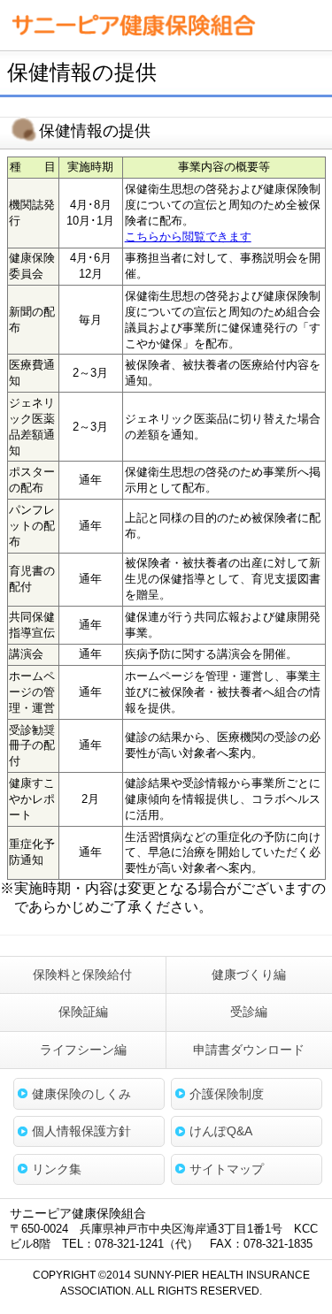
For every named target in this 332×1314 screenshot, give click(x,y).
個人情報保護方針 (81, 1131)
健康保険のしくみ (81, 1094)
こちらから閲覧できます (188, 236)
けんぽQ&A (220, 1131)
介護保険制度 (226, 1094)
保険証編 (83, 1012)
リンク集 (56, 1169)
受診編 (248, 1012)
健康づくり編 (249, 974)
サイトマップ (226, 1169)
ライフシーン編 (83, 1050)
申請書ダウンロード (249, 1050)
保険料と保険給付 (82, 974)
